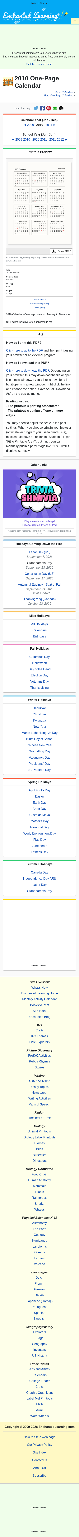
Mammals (39, 1186)
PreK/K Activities (39, 1055)
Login (33, 3)
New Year (39, 726)
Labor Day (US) (39, 552)
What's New (39, 987)
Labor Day (39, 884)
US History (39, 1355)
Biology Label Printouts (39, 1137)
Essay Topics (39, 1086)
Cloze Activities (39, 1081)
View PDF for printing (39, 304)
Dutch (39, 1277)
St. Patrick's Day (39, 769)
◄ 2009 (29, 124)
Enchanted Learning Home (39, 993)
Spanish (39, 1312)
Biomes (39, 1143)
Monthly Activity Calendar (39, 999)
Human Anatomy (39, 1180)
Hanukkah (40, 708)
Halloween (39, 663)
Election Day (39, 675)
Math (39, 1404)
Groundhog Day (39, 751)
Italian (39, 1295)
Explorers (39, 1332)
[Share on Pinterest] (48, 108)
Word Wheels (39, 1416)
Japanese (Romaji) (40, 1301)
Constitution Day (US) (39, 573)
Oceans (39, 1252)
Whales (39, 1209)
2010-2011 (40, 139)
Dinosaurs (40, 1160)
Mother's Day (40, 821)
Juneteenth (39, 845)
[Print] (61, 108)
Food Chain (39, 1174)
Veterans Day (39, 681)
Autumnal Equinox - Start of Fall (39, 584)
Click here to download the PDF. (28, 370)
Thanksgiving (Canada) (40, 599)
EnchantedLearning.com (57, 1426)
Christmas (39, 714)
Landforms (39, 1246)
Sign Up (43, 3)
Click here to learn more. (39, 64)
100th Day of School (39, 739)
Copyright (12, 1426)
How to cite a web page (39, 1437)
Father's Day (39, 852)
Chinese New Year (39, 745)
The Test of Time (39, 1118)
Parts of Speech (39, 1104)
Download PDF (39, 299)
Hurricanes (39, 1240)
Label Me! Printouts (39, 1398)
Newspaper (39, 1092)
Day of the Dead (40, 669)
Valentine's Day (39, 757)
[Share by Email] (55, 108)
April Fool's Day (39, 790)
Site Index (39, 1011)
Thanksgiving (39, 687)
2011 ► (50, 124)
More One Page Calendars (58, 95)
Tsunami (39, 1258)
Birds (39, 1149)
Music (39, 1410)
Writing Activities (39, 1098)
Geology (39, 1234)
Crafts (39, 1030)
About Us (39, 1468)
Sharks (39, 1203)
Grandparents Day (39, 891)
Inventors (39, 1349)
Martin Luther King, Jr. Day (40, 732)
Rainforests (39, 1197)
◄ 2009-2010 (21, 139)
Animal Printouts (39, 1131)
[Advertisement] (39, 37)
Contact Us (39, 1460)
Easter (39, 796)
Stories (39, 1067)
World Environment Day (39, 833)
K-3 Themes (39, 1036)
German (39, 1289)
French (39, 1283)
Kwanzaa (39, 720)
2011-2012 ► (58, 139)
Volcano (39, 1264)
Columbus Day (39, 656)
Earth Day (39, 802)
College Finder (39, 1381)
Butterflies (39, 1155)
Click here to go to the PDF (24, 350)
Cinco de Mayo (39, 815)
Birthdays (39, 636)
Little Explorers (39, 1042)
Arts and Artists (39, 1369)
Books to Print (39, 1005)
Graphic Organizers (39, 1392)
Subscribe (39, 1475)
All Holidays (39, 624)
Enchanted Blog (39, 1016)
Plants (39, 1192)
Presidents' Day (39, 763)
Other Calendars (64, 92)
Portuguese (39, 1307)
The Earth (39, 1229)
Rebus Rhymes (39, 1061)
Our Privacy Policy (39, 1444)
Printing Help (39, 308)
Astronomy (39, 1223)
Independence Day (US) (39, 878)
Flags (39, 1338)
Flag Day (39, 839)
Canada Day (39, 872)
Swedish (39, 1318)
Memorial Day (39, 827)
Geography (39, 1344)
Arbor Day (39, 808)
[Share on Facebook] (42, 108)
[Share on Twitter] (36, 108)
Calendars (39, 630)
